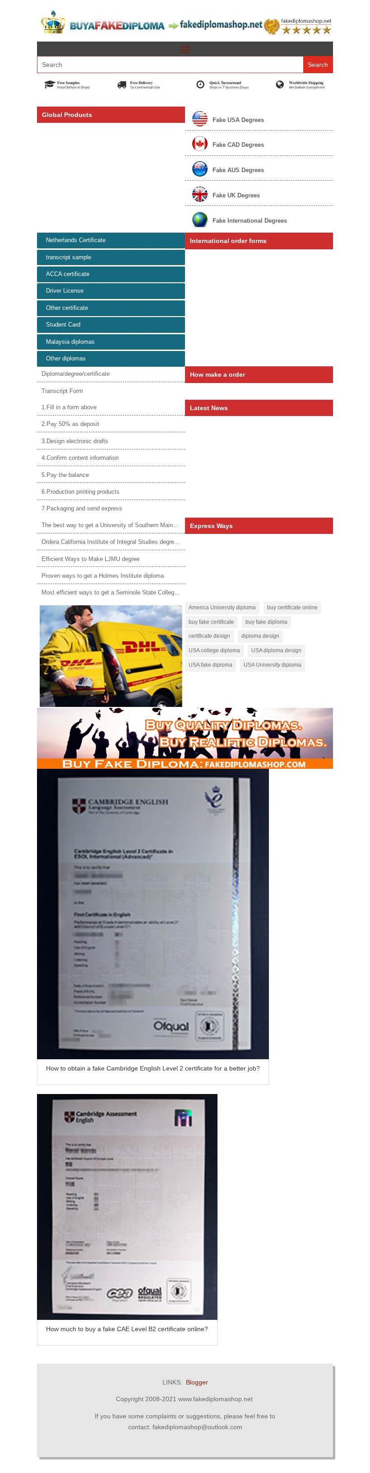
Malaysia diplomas (70, 341)
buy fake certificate (211, 622)
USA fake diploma (210, 665)
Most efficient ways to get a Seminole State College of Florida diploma (134, 592)
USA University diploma (272, 665)
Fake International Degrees (250, 220)
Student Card (63, 324)
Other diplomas (66, 358)
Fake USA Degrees (238, 120)
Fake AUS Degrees (238, 170)
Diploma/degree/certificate (76, 373)
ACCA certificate (67, 274)
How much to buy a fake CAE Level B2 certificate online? (127, 1329)
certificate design (209, 636)
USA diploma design (276, 650)
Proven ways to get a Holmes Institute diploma (103, 575)
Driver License (64, 290)
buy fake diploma (266, 622)
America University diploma (222, 607)
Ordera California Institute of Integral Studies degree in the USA (125, 541)
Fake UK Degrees (236, 195)
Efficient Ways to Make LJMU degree (90, 559)
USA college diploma (214, 650)
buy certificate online (292, 607)
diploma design (260, 636)
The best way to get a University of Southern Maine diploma (120, 525)
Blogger (197, 1382)
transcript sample (68, 257)
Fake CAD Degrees (238, 144)
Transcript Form (62, 391)
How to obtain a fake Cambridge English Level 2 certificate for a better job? (153, 1068)
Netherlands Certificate (76, 240)
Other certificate (67, 307)
